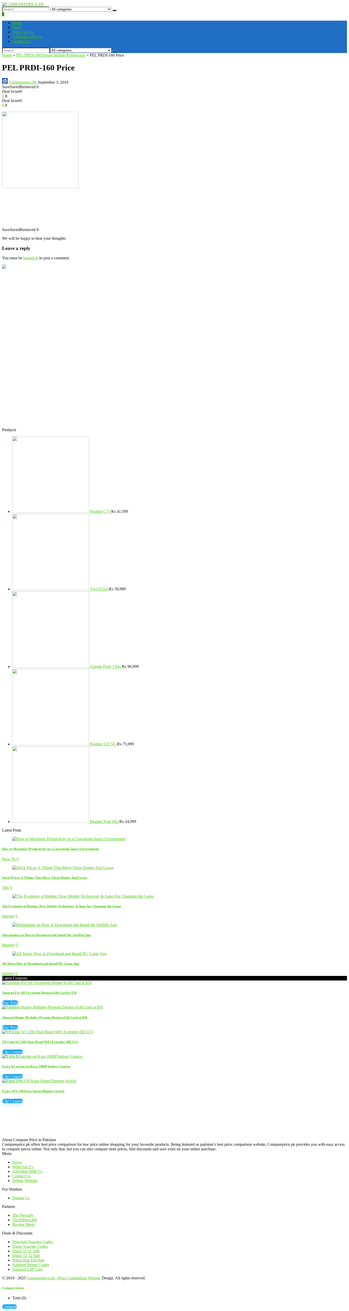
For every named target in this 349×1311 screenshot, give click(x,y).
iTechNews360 (24, 1220)
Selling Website (24, 1180)
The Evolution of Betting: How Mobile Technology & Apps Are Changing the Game (61, 906)
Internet (8, 916)
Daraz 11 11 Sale (26, 1251)
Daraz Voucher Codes (30, 1246)
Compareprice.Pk (23, 82)
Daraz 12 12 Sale (26, 1255)
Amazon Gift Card (27, 1269)
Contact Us (21, 41)
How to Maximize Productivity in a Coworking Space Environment (50, 849)
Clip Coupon (12, 1052)
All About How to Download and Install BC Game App (40, 963)
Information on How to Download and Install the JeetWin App (46, 935)
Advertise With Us (27, 36)
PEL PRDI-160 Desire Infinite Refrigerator (51, 55)
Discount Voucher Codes (32, 1242)
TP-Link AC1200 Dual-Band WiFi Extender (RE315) (40, 1042)
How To (9, 859)
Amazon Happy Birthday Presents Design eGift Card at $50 (44, 1017)
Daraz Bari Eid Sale (28, 1260)
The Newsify (22, 1215)
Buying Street (23, 1224)
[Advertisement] (155, 210)
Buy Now (10, 1002)
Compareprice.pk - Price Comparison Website (64, 1278)
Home (17, 23)
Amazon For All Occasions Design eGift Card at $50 (39, 993)
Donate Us (21, 1198)
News (17, 27)
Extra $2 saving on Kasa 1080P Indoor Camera (36, 1066)
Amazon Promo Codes (30, 1265)
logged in (30, 258)
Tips (5, 887)
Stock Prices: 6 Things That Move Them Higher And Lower (44, 878)
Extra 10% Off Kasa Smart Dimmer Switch (33, 1091)
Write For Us (22, 32)
